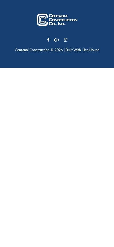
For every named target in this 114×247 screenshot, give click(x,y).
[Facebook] (48, 40)
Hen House (90, 50)
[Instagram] (65, 40)
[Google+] (56, 40)
